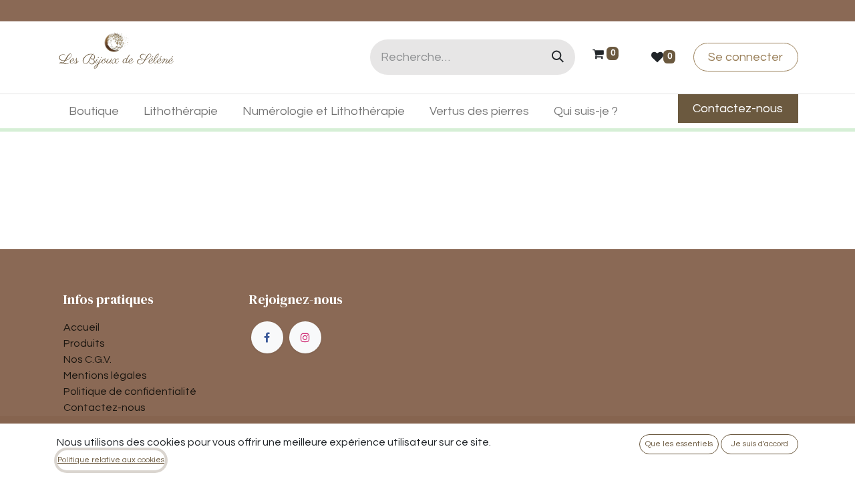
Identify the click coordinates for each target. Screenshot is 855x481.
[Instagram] (305, 337)
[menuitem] (94, 111)
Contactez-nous (104, 407)
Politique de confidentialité (129, 391)
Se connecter (745, 57)
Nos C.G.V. (87, 359)
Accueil (81, 327)
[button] (679, 444)
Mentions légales (105, 375)
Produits (84, 343)
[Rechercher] (557, 57)
